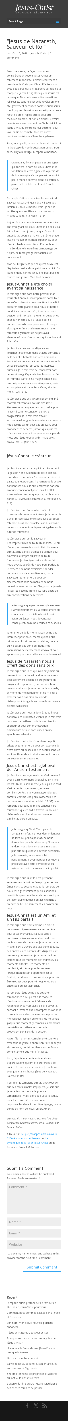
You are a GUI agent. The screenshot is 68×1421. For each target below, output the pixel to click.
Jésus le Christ (38, 53)
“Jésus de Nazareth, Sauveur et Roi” (28, 1332)
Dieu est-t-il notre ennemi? (22, 1358)
